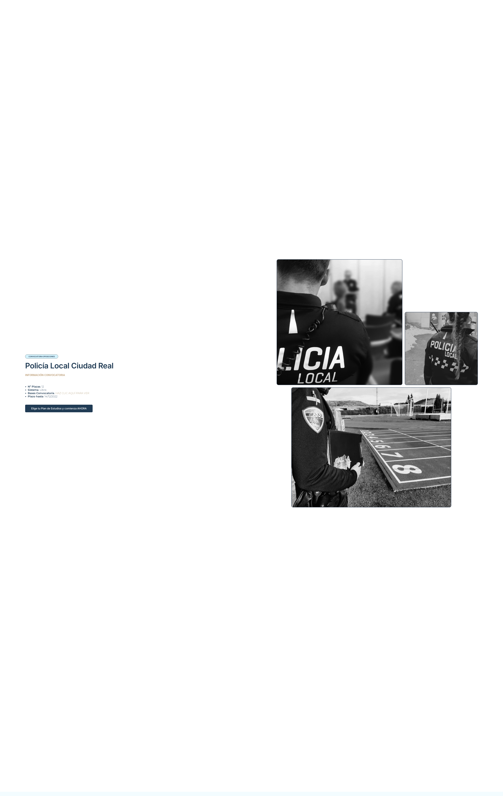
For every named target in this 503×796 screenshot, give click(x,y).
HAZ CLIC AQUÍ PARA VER (72, 393)
